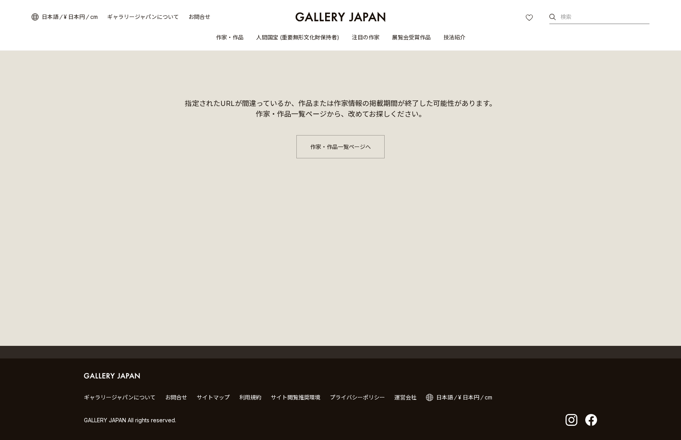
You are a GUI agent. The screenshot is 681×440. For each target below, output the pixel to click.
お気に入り (530, 18)
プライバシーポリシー (357, 397)
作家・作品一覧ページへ (340, 146)
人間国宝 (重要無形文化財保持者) (297, 37)
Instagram (571, 420)
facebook (591, 420)
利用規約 (250, 397)
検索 (565, 16)
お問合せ (199, 16)
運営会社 (405, 397)
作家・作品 (230, 37)
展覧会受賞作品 (411, 37)
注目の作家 (366, 37)
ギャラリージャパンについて (143, 16)
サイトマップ (213, 397)
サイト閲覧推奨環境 (295, 397)
